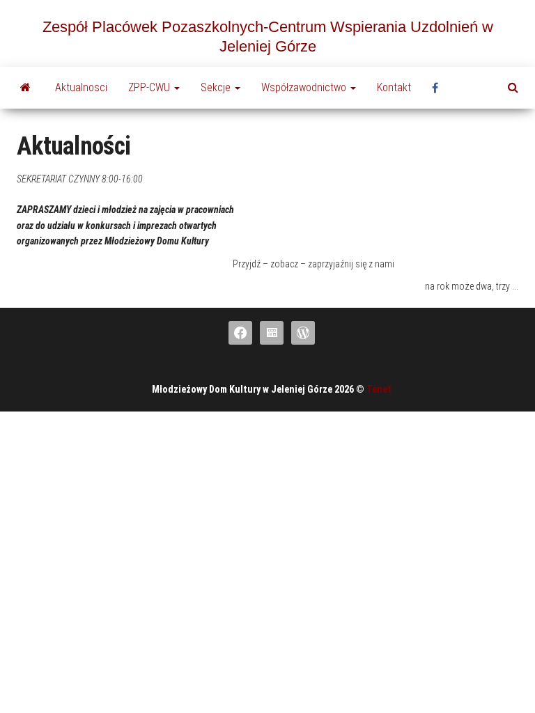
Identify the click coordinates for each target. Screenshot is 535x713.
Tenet (378, 389)
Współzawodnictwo (305, 87)
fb (438, 88)
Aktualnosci (81, 87)
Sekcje (217, 87)
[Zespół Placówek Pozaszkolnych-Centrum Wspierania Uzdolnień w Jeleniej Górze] (25, 88)
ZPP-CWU (150, 87)
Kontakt (394, 87)
